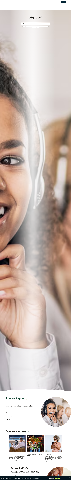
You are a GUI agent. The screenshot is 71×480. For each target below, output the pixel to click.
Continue (69, 477)
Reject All (57, 478)
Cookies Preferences (52, 478)
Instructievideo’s (9, 414)
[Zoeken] (22, 23)
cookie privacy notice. (24, 479)
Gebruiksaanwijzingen (10, 416)
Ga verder (63, 1)
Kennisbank (8, 419)
